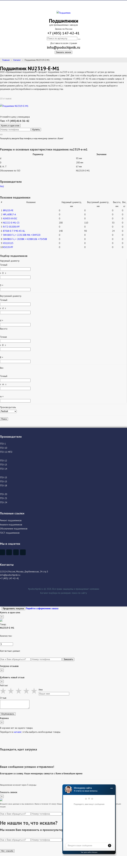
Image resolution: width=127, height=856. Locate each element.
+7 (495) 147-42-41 (63, 33)
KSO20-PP (8, 247)
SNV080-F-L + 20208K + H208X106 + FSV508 (25, 239)
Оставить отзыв (23, 98)
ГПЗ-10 (3, 447)
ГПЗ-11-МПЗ (6, 451)
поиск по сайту (79, 592)
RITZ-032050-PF (11, 226)
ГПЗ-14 (3, 468)
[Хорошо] (27, 691)
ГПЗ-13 (3, 464)
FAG (2, 186)
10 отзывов (6, 98)
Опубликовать (7, 714)
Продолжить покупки (13, 608)
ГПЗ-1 (3, 443)
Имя (41, 689)
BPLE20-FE (8, 210)
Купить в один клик (10, 125)
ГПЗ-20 (3, 494)
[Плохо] (4, 691)
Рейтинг (4, 685)
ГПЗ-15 (3, 477)
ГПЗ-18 (3, 485)
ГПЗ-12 (3, 460)
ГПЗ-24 (3, 502)
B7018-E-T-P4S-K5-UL (14, 230)
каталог (18, 731)
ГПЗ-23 (3, 498)
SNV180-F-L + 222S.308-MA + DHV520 (21, 234)
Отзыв (3, 697)
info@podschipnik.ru (63, 47)
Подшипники (63, 20)
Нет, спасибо (7, 851)
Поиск (4, 419)
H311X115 (8, 243)
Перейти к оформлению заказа (42, 608)
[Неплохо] (11, 691)
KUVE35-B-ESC (10, 218)
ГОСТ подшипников (10, 532)
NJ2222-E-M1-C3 (11, 222)
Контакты (7, 564)
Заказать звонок (63, 52)
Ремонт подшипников (11, 520)
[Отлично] (35, 691)
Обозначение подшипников (13, 528)
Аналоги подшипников (11, 524)
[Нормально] (19, 691)
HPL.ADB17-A (9, 214)
